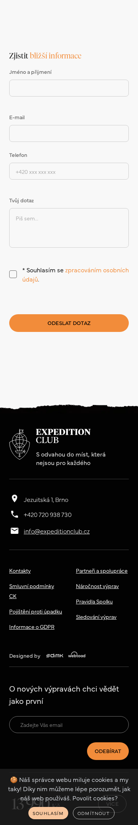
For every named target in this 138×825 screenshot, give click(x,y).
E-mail (17, 117)
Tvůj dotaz (21, 200)
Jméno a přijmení (30, 71)
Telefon (18, 154)
